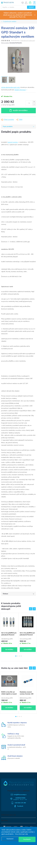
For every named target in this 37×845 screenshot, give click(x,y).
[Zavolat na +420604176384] (22, 2)
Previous (30, 608)
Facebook (20, 806)
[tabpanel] (9, 633)
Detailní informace (20, 90)
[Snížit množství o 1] (34, 104)
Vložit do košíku (20, 110)
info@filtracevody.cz (20, 795)
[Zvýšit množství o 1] (34, 101)
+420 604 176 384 (20, 803)
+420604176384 (20, 798)
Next (34, 608)
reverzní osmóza (13, 142)
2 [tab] (17, 656)
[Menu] (34, 2)
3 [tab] (19, 656)
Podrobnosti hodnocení (27, 40)
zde (26, 834)
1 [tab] (15, 656)
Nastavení (10, 839)
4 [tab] (21, 656)
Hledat (31, 7)
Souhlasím (27, 839)
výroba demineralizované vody (10, 87)
